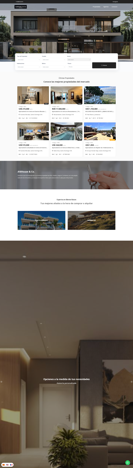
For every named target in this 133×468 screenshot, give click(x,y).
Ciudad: (44, 56)
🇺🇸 (7, 464)
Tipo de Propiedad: (22, 56)
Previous (1, 382)
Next (132, 382)
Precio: (69, 63)
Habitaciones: (20, 63)
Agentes (106, 7)
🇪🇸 (3, 464)
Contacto (114, 7)
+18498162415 (19, 1)
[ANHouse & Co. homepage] (20, 7)
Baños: (44, 63)
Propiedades (96, 7)
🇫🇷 (11, 464)
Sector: (69, 56)
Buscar (105, 65)
